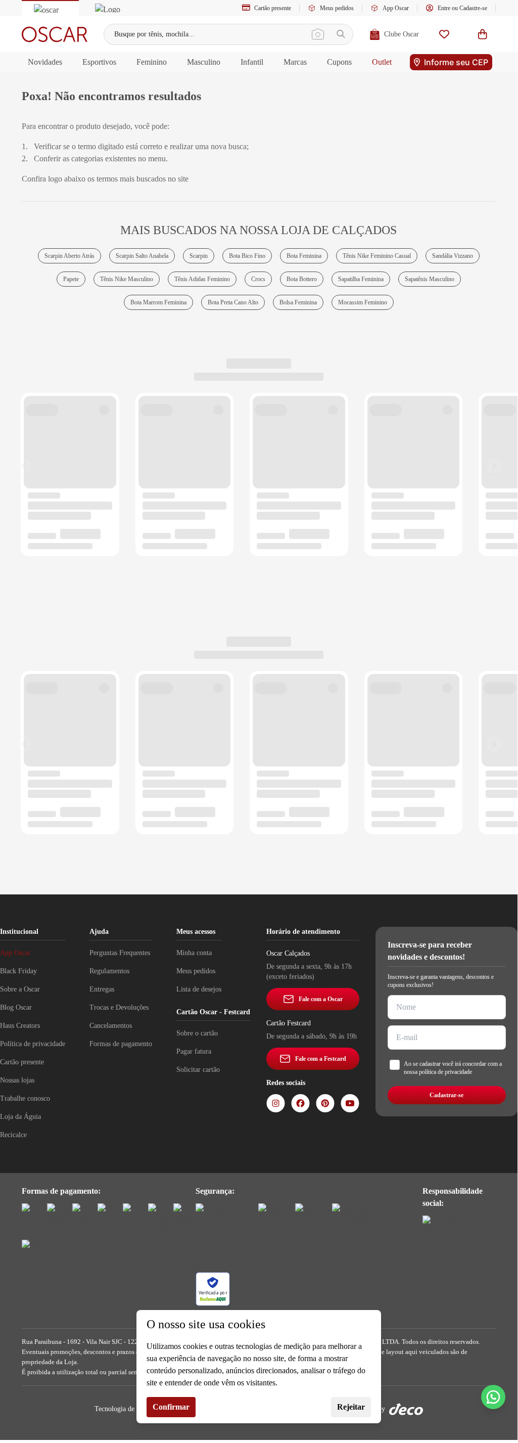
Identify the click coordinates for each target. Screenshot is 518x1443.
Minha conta (194, 953)
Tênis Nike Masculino (126, 279)
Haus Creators (20, 1025)
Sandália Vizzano (452, 255)
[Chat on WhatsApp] (493, 1397)
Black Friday (18, 971)
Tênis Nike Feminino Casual (377, 255)
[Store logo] (54, 34)
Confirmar (171, 1407)
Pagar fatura (193, 1051)
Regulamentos (109, 971)
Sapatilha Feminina (361, 279)
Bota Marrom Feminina (158, 302)
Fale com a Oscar (321, 999)
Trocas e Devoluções (119, 1007)
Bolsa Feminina (298, 302)
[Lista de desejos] (444, 34)
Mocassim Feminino (362, 302)
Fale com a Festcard (320, 1058)
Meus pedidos (337, 8)
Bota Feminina (304, 255)
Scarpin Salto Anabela (142, 255)
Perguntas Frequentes (119, 953)
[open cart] (482, 34)
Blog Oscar (16, 1007)
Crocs (258, 279)
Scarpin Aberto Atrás (69, 255)
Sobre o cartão (197, 1033)
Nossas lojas (17, 1080)
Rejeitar (351, 1407)
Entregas (101, 989)
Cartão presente (272, 8)
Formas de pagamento (120, 1044)
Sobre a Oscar (20, 989)
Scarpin (199, 255)
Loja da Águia (20, 1116)
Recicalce (13, 1135)
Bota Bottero (302, 279)
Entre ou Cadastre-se (462, 8)
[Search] (341, 34)
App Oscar (396, 8)
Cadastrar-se (446, 1095)
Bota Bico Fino (247, 255)
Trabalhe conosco (25, 1098)
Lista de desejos (198, 989)
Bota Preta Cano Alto (233, 302)
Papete (71, 279)
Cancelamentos (110, 1025)
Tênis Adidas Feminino (202, 279)
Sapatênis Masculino (429, 279)
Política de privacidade (32, 1044)
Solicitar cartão (198, 1069)
